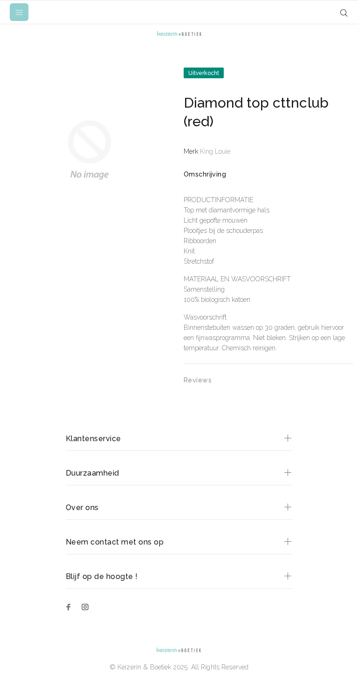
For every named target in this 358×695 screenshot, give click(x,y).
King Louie (215, 151)
